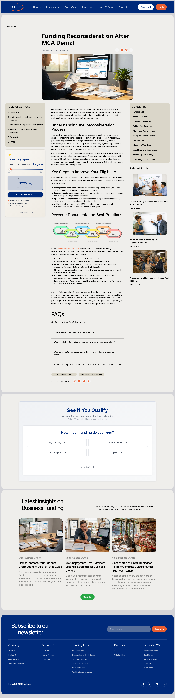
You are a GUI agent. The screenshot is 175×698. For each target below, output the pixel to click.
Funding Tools (71, 7)
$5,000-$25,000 (57, 442)
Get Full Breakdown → (25, 195)
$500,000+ (118, 453)
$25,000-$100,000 (118, 442)
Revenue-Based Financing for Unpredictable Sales (144, 241)
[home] (16, 7)
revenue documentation (69, 248)
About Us (37, 7)
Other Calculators (25, 212)
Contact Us (123, 7)
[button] (53, 7)
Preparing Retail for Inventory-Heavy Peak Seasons (149, 279)
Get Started (146, 7)
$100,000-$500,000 (57, 453)
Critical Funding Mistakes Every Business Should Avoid (149, 202)
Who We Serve (106, 7)
